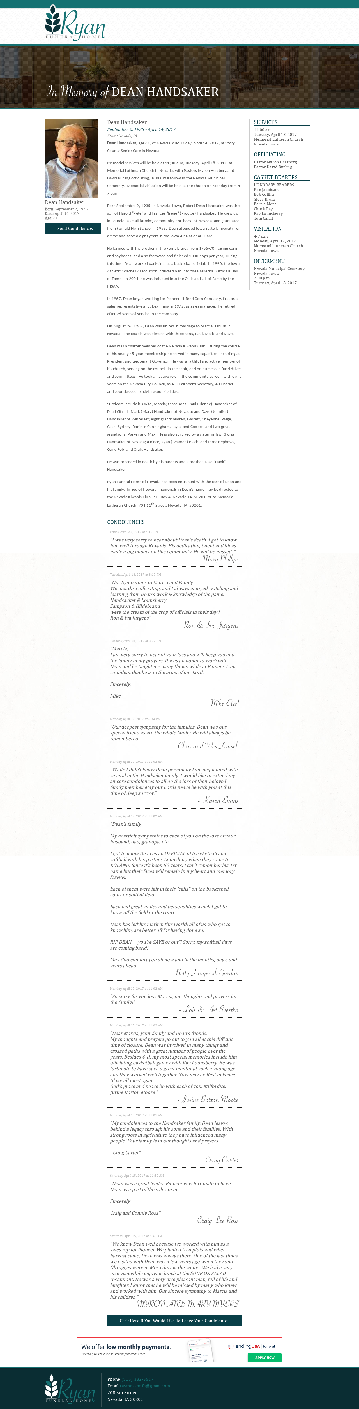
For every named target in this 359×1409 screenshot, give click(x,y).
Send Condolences (75, 228)
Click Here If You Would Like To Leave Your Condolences (174, 1320)
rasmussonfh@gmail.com (145, 1385)
